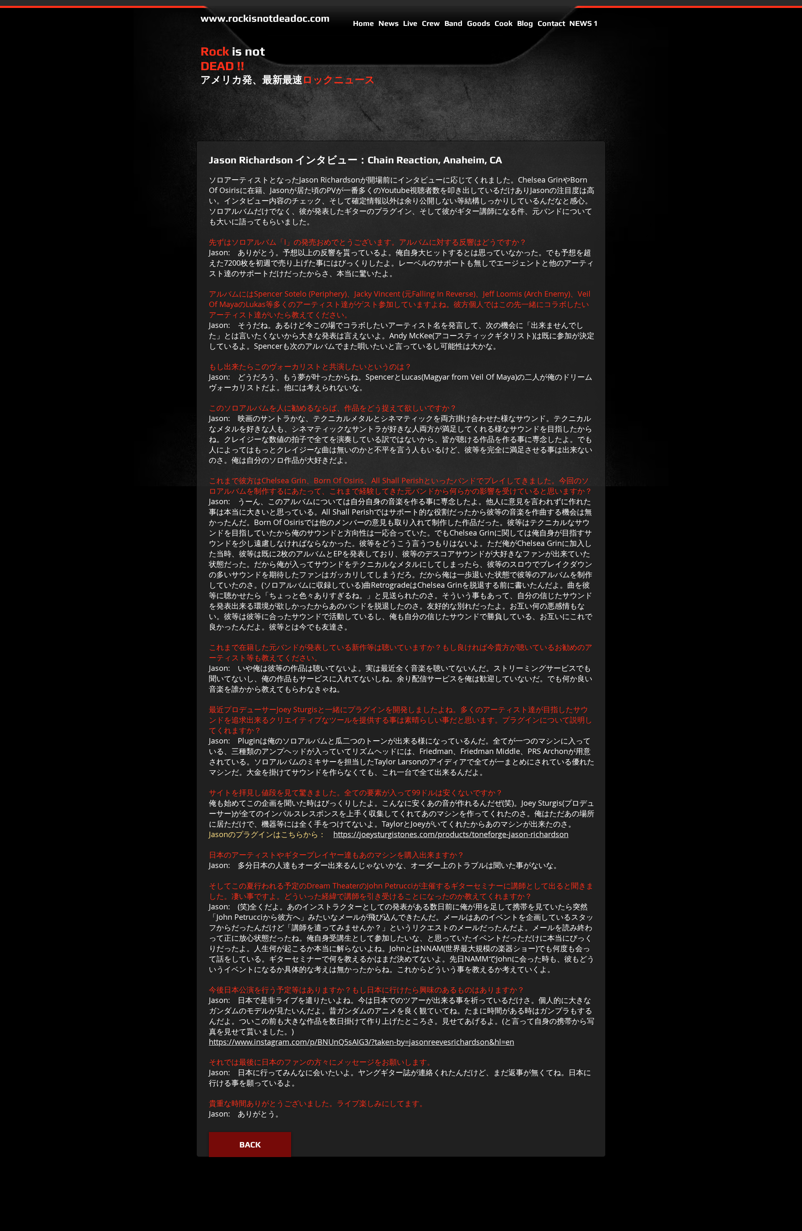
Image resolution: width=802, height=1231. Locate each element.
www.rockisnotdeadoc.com (265, 18)
